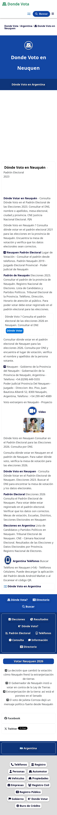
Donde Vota (18, 4)
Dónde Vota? (19, 600)
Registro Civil (40, 785)
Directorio (42, 600)
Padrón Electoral (15, 494)
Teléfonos (44, 633)
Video (42, 412)
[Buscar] (36, 14)
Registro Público (30, 792)
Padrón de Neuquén (17, 275)
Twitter (12, 728)
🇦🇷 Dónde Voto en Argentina (22, 586)
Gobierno (17, 799)
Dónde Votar (14, 330)
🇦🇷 (29, 13)
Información (39, 640)
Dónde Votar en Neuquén (20, 198)
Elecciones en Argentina (20, 525)
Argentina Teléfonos (25, 561)
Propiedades (40, 778)
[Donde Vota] (53, 13)
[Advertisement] (28, 124)
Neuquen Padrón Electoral (23, 252)
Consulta (18, 640)
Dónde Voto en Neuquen (20, 471)
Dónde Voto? (29, 626)
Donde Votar (39, 799)
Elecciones (18, 619)
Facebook (14, 718)
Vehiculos (17, 778)
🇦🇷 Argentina (28, 748)
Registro (40, 764)
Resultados (40, 619)
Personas (18, 771)
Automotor (39, 771)
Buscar (43, 14)
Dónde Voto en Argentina (28, 84)
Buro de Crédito (29, 806)
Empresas (17, 785)
